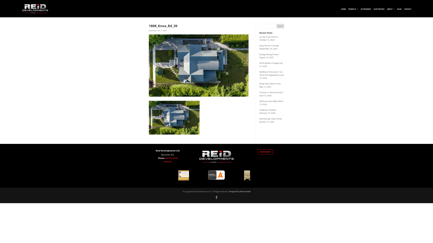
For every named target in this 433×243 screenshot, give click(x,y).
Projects (352, 9)
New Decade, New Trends (270, 118)
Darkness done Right (268, 101)
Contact (407, 9)
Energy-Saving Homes (269, 54)
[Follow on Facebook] (216, 197)
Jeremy (153, 30)
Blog (399, 9)
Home (343, 9)
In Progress (366, 9)
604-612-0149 (171, 158)
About (390, 9)
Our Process (379, 9)
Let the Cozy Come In (268, 37)
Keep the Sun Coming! (269, 45)
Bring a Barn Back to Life (270, 83)
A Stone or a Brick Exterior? (271, 92)
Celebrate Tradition (267, 110)
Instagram (265, 152)
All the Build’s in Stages (269, 63)
